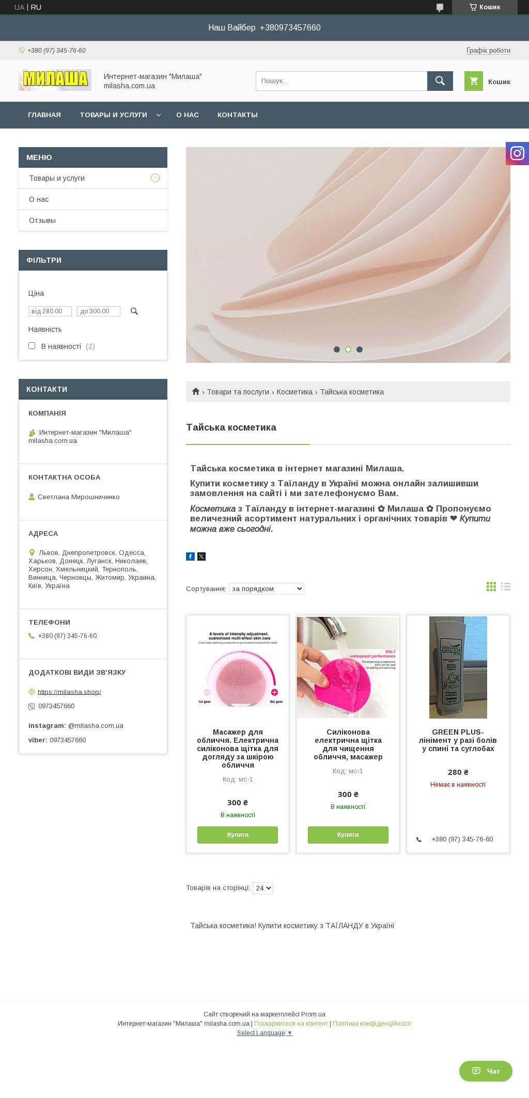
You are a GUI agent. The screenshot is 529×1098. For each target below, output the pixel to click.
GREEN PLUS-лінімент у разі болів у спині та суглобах (458, 740)
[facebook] (190, 558)
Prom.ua (313, 1014)
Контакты (237, 115)
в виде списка (505, 589)
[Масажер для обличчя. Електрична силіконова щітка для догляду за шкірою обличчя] (237, 667)
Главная (44, 115)
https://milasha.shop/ (69, 691)
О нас (187, 115)
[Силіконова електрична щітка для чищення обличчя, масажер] (348, 667)
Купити (237, 834)
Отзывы (42, 220)
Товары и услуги (113, 115)
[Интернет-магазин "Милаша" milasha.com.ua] (55, 88)
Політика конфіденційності (372, 1023)
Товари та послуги (238, 392)
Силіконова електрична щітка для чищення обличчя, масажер (348, 744)
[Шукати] (440, 81)
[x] (201, 558)
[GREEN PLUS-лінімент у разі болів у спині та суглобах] (458, 667)
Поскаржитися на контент (291, 1023)
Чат (493, 1071)
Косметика (295, 392)
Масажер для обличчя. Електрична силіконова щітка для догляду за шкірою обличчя (237, 748)
